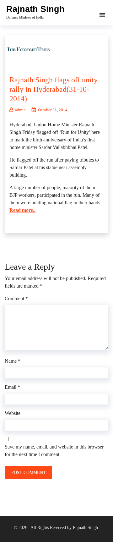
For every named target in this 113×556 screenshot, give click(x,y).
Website (12, 413)
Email (12, 387)
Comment (16, 298)
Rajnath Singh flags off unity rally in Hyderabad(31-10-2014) (53, 89)
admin (20, 109)
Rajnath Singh (35, 9)
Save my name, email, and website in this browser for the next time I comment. (54, 450)
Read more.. (22, 210)
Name (12, 361)
